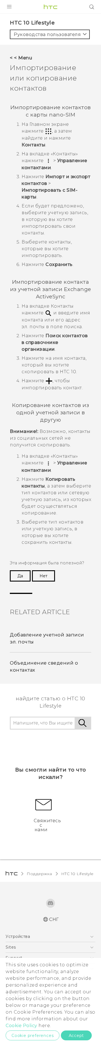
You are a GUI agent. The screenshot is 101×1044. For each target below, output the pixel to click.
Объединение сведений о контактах (44, 666)
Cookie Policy (21, 1025)
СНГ (54, 919)
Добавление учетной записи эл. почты (47, 638)
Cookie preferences (33, 1035)
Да (20, 575)
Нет (43, 575)
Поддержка (39, 873)
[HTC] (50, 6)
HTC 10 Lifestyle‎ (77, 873)
